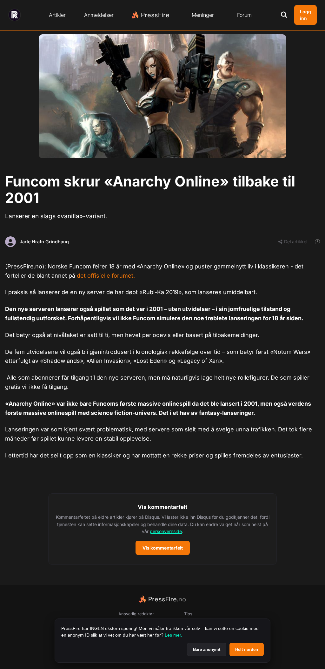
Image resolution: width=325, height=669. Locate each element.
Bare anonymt (206, 649)
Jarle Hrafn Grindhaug (44, 241)
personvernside (166, 531)
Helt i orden (246, 649)
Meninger (203, 15)
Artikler (57, 15)
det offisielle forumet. (106, 275)
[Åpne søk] (284, 15)
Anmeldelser (99, 15)
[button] (162, 529)
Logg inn (305, 15)
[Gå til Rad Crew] (14, 15)
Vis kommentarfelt (163, 548)
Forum (244, 15)
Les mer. (173, 635)
